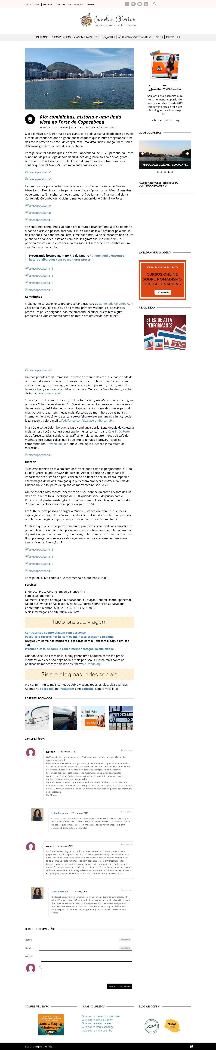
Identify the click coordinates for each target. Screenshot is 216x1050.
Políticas (47, 4)
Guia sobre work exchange (98, 1027)
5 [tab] (172, 172)
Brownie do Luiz (57, 444)
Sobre (37, 4)
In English (173, 37)
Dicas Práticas (61, 37)
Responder (128, 750)
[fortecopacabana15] (39, 571)
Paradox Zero (191, 1046)
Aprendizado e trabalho (134, 37)
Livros (158, 37)
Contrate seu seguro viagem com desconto (55, 632)
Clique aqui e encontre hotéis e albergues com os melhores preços (76, 257)
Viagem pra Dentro (86, 37)
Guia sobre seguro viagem (97, 1020)
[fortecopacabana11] (39, 268)
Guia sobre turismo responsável (101, 1016)
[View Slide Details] (165, 154)
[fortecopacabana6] (38, 455)
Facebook (127, 4)
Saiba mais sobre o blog (165, 120)
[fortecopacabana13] (39, 556)
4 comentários (109, 127)
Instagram (133, 4)
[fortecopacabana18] (39, 282)
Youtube (88, 689)
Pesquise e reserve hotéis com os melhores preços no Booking (69, 637)
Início (28, 4)
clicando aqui (93, 664)
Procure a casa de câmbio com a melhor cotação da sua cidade (69, 649)
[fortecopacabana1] (38, 172)
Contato (60, 4)
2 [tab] (161, 172)
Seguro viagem (75, 4)
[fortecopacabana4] (38, 205)
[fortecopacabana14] (39, 563)
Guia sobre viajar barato (96, 1023)
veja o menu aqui (49, 393)
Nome (28, 939)
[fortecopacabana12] (39, 549)
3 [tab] (165, 172)
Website (29, 956)
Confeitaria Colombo (113, 303)
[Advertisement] (79, 343)
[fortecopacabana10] (39, 219)
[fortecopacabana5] (38, 212)
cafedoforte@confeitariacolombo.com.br (86, 420)
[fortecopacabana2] (38, 179)
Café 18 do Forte (119, 431)
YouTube (139, 4)
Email (28, 947)
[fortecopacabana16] (39, 275)
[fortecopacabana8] (38, 370)
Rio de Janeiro (48, 127)
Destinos (42, 37)
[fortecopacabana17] (39, 289)
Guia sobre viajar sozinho (97, 1030)
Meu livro (91, 4)
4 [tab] (169, 172)
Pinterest (146, 4)
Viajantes (109, 37)
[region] (165, 154)
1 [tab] (158, 172)
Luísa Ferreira (59, 813)
